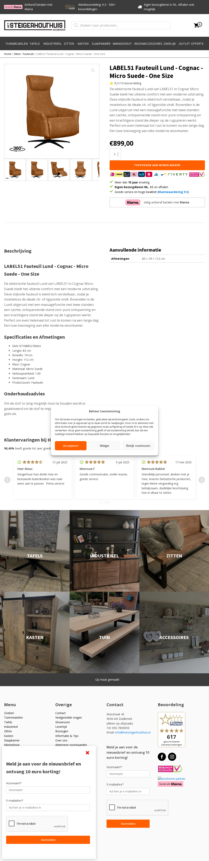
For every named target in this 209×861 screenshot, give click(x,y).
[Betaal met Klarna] (170, 784)
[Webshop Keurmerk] (170, 769)
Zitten (69, 43)
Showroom (62, 722)
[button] (93, 70)
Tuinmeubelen (16, 43)
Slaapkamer (101, 43)
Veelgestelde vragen (68, 717)
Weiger (104, 445)
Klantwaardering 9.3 (173, 192)
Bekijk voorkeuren (138, 445)
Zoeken (9, 713)
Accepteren (70, 445)
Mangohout (122, 43)
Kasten (83, 43)
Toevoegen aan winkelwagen (157, 165)
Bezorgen (61, 731)
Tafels (35, 43)
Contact (60, 713)
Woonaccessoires (148, 43)
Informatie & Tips (67, 736)
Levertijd (61, 727)
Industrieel (52, 43)
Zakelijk (169, 43)
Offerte (197, 43)
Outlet (184, 43)
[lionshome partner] (171, 779)
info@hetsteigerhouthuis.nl (132, 732)
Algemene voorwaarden (71, 745)
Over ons (61, 740)
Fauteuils (28, 54)
